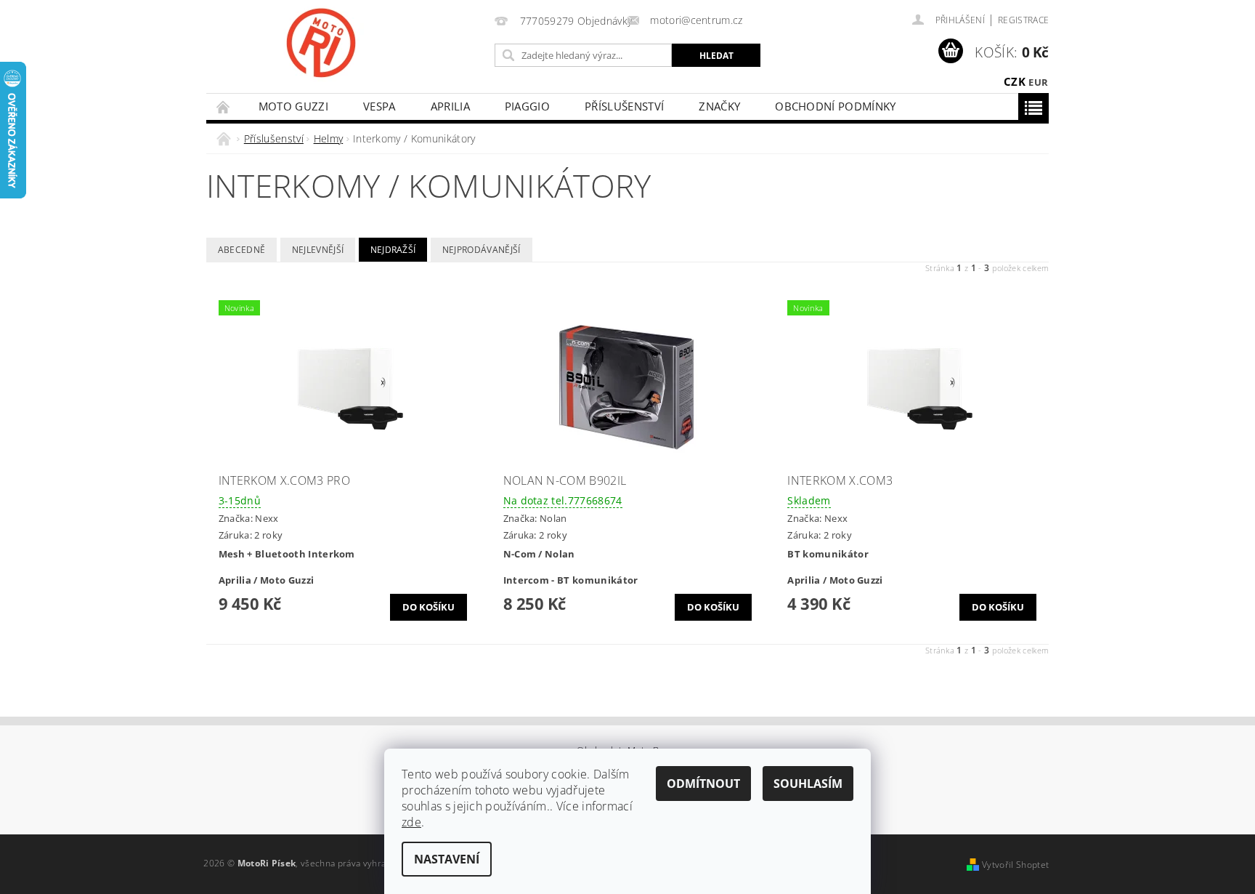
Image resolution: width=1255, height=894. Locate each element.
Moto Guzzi (293, 106)
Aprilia (450, 106)
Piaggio (527, 106)
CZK (1014, 81)
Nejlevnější (318, 249)
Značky (719, 106)
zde (411, 822)
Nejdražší (393, 249)
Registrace (1023, 20)
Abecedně (242, 249)
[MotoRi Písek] (321, 43)
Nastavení (446, 859)
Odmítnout (703, 784)
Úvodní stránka (223, 106)
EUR (1038, 82)
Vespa (379, 106)
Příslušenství (624, 106)
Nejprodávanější (481, 249)
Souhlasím (807, 784)
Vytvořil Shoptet (1015, 864)
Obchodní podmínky (835, 106)
